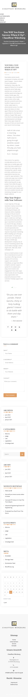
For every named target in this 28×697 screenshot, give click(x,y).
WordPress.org (9, 567)
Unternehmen (14, 642)
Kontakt (14, 646)
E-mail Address (8, 359)
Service (14, 644)
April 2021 (8, 417)
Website (6, 368)
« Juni (5, 602)
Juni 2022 (7, 415)
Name (5, 350)
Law (6, 438)
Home (21, 41)
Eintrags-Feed (9, 559)
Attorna (7, 434)
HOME (2, 14)
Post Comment (10, 395)
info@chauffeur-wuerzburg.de (14, 673)
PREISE (2, 20)
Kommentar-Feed (10, 563)
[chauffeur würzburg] (14, 6)
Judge (6, 436)
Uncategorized (9, 443)
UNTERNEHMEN (5, 16)
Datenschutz (14, 684)
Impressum (14, 682)
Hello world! (8, 491)
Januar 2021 (8, 420)
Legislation (5, 43)
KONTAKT (3, 22)
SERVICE (2, 18)
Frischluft (15, 72)
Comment (6, 378)
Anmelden (8, 556)
